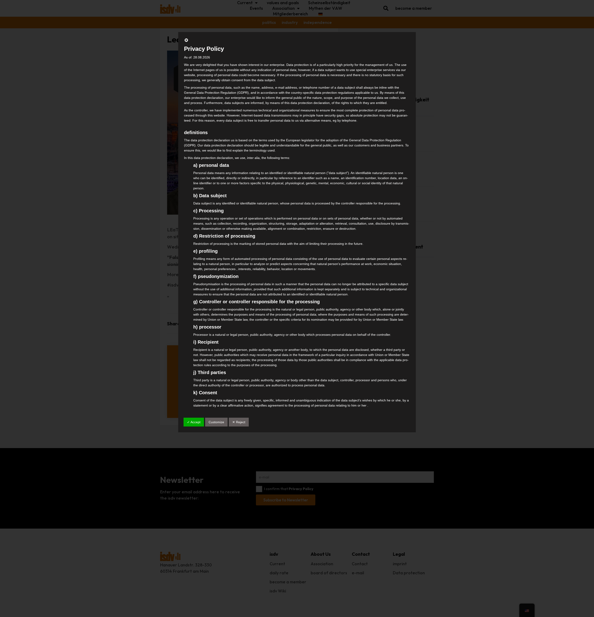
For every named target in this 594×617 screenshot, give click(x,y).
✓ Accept (193, 422)
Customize (216, 422)
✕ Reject (238, 422)
